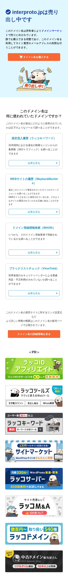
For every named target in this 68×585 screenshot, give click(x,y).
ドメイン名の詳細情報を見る (34, 334)
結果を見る (34, 163)
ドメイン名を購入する (36, 57)
